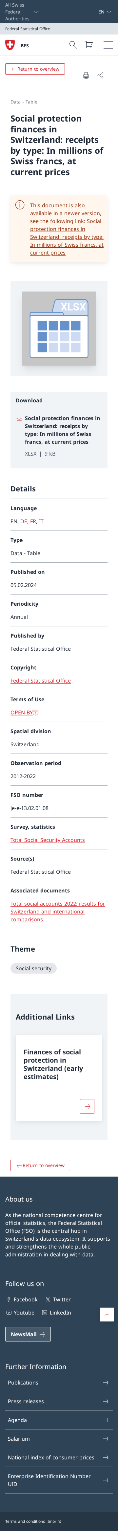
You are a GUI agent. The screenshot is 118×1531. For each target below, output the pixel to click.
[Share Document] (100, 75)
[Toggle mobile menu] (108, 45)
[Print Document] (86, 75)
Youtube (24, 1312)
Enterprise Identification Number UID (49, 1480)
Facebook (26, 1299)
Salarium (19, 1438)
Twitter (61, 1299)
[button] (107, 1314)
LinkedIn (60, 1312)
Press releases (26, 1401)
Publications (23, 1382)
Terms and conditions (25, 1521)
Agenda (17, 1420)
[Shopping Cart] (88, 44)
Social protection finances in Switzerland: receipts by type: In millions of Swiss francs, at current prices (67, 236)
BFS (25, 45)
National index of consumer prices (51, 1457)
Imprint (54, 1521)
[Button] (87, 1106)
